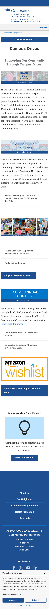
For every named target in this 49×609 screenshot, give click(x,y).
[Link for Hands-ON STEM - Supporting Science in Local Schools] (31, 253)
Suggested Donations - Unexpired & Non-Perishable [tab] (21, 346)
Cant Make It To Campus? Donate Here (22, 391)
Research (24, 518)
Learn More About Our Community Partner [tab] (21, 334)
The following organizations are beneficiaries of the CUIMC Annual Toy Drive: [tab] (21, 198)
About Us (24, 493)
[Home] (24, 15)
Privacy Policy (23, 605)
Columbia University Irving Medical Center (24, 3)
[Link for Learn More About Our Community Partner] (14, 335)
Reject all (35, 600)
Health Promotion (24, 512)
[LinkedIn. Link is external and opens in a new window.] (35, 568)
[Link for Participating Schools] (27, 263)
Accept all (13, 600)
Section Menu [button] (26, 39)
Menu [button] (43, 27)
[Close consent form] (44, 573)
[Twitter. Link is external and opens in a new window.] (21, 568)
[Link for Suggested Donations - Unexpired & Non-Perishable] (24, 348)
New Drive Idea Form (26, 458)
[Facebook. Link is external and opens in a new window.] (14, 568)
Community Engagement (12, 33)
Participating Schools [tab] (15, 263)
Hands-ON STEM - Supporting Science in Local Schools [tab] (19, 252)
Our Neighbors (24, 499)
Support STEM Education (20, 276)
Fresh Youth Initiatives (13, 324)
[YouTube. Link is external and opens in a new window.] (28, 568)
